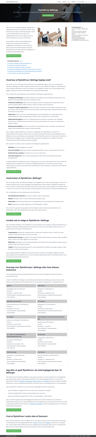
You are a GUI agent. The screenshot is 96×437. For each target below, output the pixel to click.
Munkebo (22, 381)
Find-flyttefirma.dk (12, 2)
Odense (34, 381)
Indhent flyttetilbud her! (48, 15)
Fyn (69, 2)
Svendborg (47, 381)
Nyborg (39, 381)
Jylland (64, 2)
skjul (21, 61)
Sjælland (73, 2)
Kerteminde (28, 381)
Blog (80, 435)
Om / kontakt (81, 2)
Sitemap (83, 435)
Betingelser (88, 435)
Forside (59, 2)
